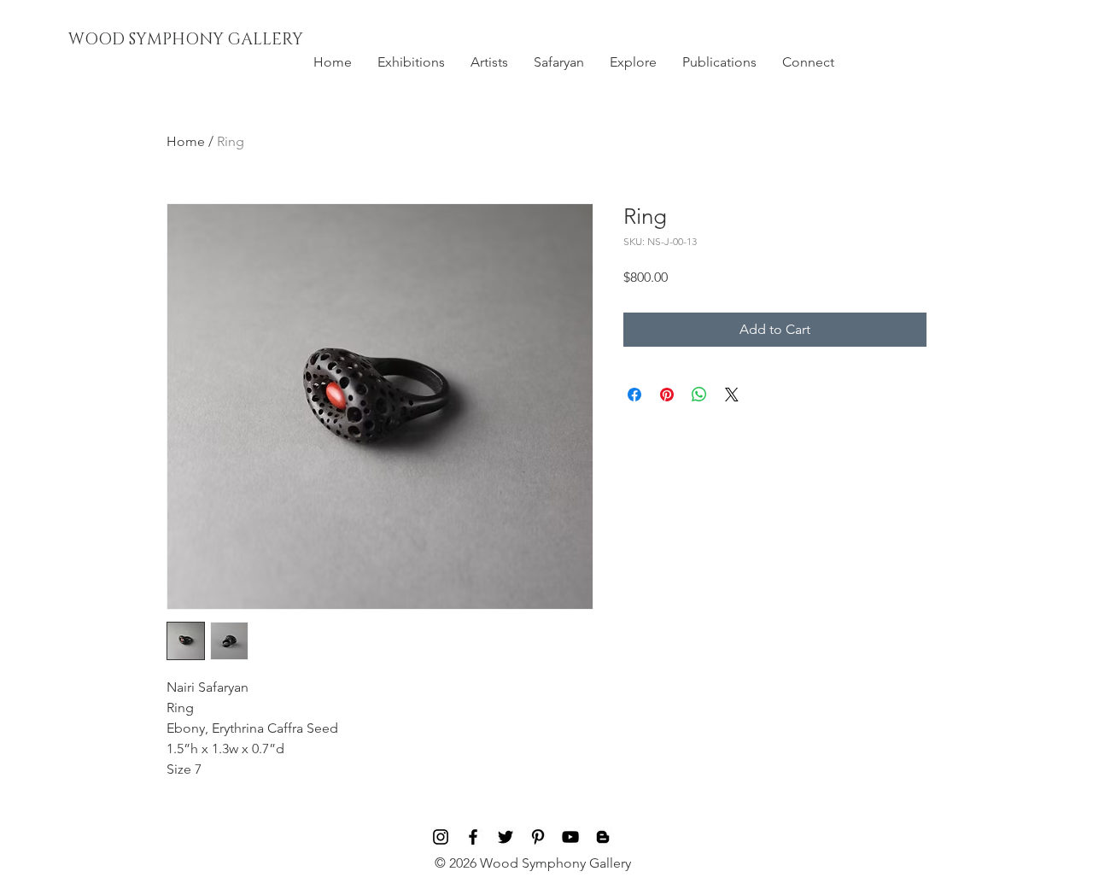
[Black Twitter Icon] (505, 837)
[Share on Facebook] (634, 394)
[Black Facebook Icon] (473, 837)
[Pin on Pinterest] (667, 394)
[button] (411, 62)
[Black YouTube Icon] (570, 837)
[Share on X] (732, 394)
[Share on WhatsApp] (699, 394)
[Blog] (603, 837)
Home (186, 141)
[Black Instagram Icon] (440, 837)
